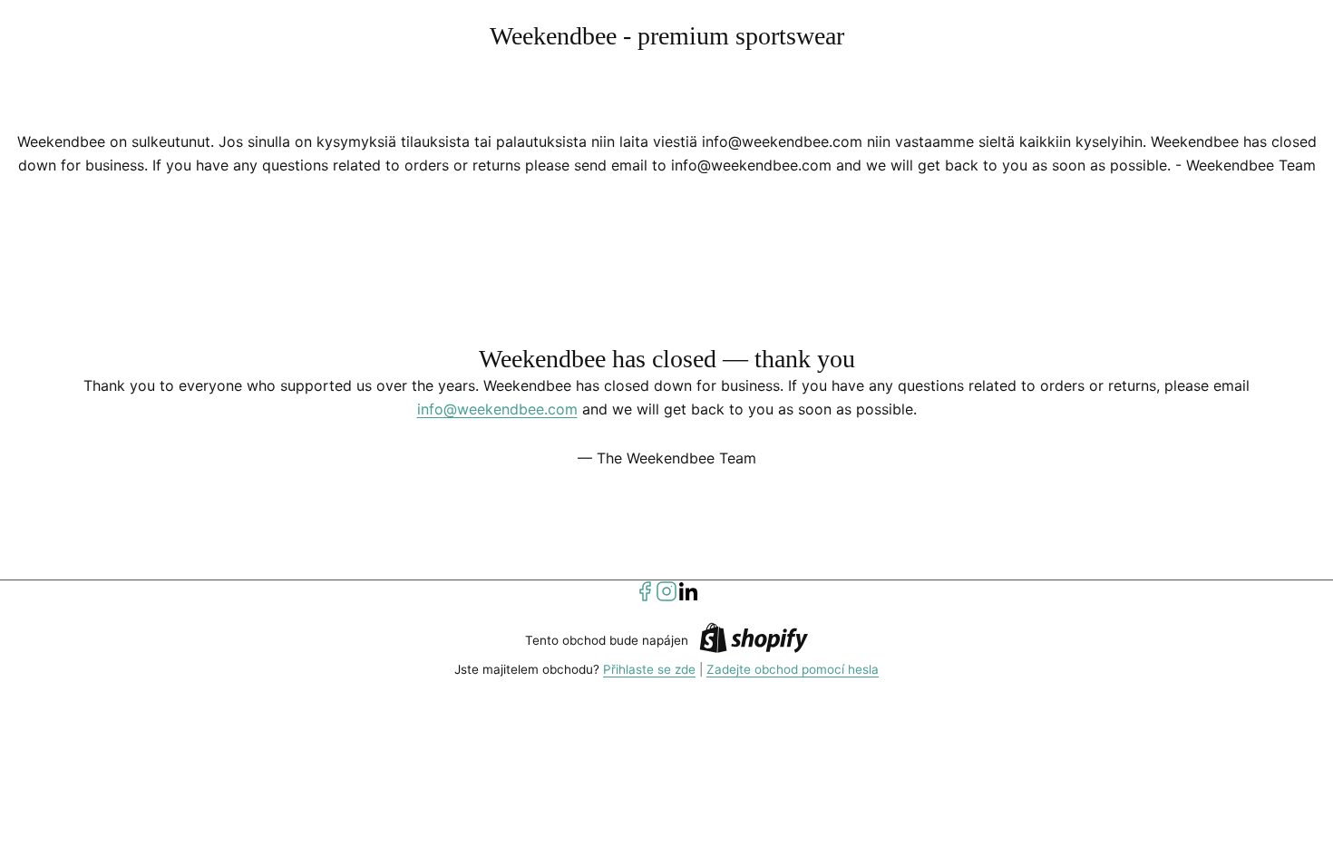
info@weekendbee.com (497, 409)
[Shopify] (753, 640)
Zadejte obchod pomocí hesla (792, 669)
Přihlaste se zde (649, 669)
